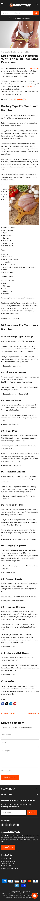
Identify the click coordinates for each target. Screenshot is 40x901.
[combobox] (17, 13)
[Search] (36, 13)
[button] (34, 896)
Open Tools (8, 847)
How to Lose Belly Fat (17, 99)
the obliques (34, 68)
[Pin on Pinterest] (14, 703)
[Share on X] (6, 703)
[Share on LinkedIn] (10, 703)
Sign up (32, 812)
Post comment (10, 777)
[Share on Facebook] (2, 703)
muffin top (28, 86)
